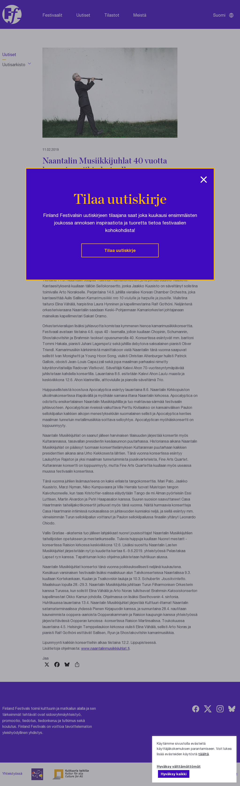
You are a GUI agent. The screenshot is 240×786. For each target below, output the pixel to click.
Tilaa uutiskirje (120, 250)
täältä (203, 754)
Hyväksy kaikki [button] (174, 774)
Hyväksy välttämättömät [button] (179, 766)
